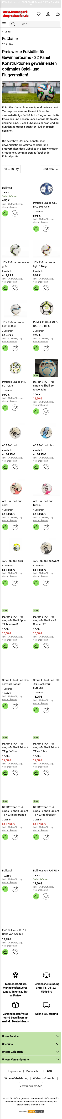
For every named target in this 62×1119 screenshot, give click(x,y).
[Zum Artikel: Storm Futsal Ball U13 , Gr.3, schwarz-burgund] (46, 666)
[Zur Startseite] (15, 14)
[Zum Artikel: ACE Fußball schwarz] (46, 547)
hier (42, 1104)
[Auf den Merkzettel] (15, 213)
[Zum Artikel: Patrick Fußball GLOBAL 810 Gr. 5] (46, 308)
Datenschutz (34, 1071)
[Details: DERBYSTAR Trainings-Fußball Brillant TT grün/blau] (5, 737)
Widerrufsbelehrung (16, 1078)
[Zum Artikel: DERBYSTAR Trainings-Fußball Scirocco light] (46, 368)
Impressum (15, 1071)
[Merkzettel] (39, 14)
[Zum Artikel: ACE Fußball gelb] (15, 547)
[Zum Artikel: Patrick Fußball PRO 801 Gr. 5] (15, 368)
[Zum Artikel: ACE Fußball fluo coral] (15, 487)
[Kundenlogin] (48, 14)
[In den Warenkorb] (5, 213)
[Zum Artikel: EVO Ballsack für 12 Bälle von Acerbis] (15, 917)
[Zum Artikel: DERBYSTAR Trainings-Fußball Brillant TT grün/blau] (15, 730)
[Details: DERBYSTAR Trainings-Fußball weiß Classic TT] (36, 610)
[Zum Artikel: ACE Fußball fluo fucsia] (46, 487)
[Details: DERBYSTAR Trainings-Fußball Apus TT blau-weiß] (5, 610)
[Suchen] (14, 24)
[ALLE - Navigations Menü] (4, 23)
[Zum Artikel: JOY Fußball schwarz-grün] (15, 249)
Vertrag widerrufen (31, 1086)
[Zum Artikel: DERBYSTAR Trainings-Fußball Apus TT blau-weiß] (15, 603)
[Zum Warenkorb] (58, 14)
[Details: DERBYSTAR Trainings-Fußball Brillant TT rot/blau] (36, 737)
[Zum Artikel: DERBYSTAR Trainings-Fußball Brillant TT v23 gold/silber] (46, 793)
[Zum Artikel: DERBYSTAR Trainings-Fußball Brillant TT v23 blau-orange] (15, 793)
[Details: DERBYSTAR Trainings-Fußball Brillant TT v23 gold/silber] (36, 801)
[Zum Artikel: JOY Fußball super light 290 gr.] (46, 249)
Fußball (7, 31)
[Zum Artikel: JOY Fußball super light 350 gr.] (15, 308)
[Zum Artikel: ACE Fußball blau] (46, 432)
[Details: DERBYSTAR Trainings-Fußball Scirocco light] (36, 375)
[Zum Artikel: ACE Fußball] (15, 432)
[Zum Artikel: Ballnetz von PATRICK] (46, 857)
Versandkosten (9, 207)
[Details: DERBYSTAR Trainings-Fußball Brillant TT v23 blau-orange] (5, 801)
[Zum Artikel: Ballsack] (15, 857)
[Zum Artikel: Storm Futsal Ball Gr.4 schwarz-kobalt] (15, 666)
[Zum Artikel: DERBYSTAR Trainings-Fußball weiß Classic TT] (46, 603)
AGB (49, 1071)
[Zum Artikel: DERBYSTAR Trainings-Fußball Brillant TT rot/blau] (46, 730)
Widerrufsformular (44, 1078)
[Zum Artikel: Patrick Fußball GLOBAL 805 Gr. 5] (46, 189)
